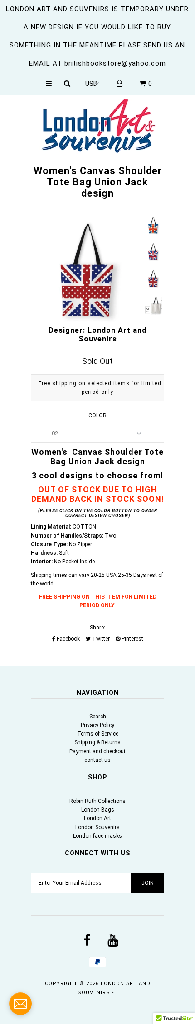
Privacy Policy (97, 725)
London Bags (97, 810)
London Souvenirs (97, 827)
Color (97, 415)
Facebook (67, 639)
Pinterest (131, 639)
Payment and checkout (97, 751)
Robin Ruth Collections (97, 801)
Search (97, 716)
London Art (97, 818)
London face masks (97, 836)
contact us (97, 760)
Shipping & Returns (97, 742)
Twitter (100, 639)
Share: (97, 627)
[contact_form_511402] (20, 1003)
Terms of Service (97, 734)
